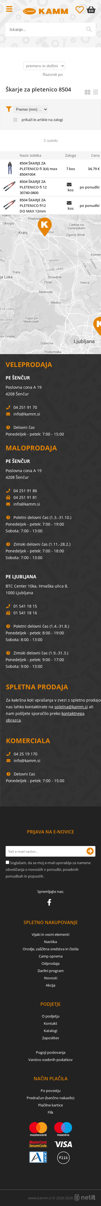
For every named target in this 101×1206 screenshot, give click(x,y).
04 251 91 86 (25, 490)
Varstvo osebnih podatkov (50, 1059)
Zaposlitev (50, 1037)
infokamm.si (26, 414)
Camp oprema (51, 956)
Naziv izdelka (30, 155)
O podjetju (50, 1016)
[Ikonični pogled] (87, 92)
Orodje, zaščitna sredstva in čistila (51, 948)
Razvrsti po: (53, 74)
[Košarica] (92, 10)
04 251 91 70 (25, 407)
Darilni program (51, 970)
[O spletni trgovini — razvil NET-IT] (84, 1197)
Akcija (50, 985)
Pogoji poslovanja (50, 1052)
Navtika (50, 941)
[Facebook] (50, 903)
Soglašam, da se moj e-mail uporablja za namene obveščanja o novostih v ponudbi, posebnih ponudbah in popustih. (48, 869)
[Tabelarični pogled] (95, 92)
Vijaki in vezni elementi (50, 934)
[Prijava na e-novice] (90, 851)
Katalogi (50, 1030)
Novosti (50, 977)
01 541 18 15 (25, 606)
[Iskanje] (89, 29)
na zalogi (55, 120)
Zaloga (70, 155)
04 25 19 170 (25, 754)
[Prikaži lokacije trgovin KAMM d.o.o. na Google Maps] (50, 284)
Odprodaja (50, 963)
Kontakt (50, 1023)
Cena (95, 155)
